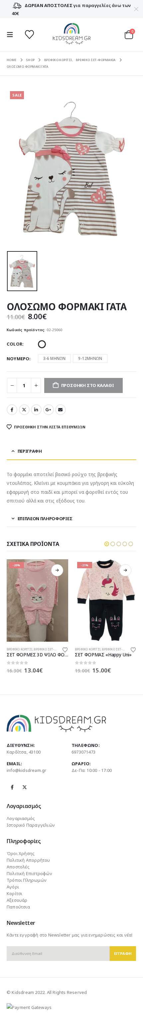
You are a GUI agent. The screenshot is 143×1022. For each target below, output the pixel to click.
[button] (12, 34)
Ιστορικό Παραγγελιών (31, 825)
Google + (48, 409)
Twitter (24, 409)
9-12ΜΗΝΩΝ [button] (90, 358)
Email (60, 409)
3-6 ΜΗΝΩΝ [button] (54, 358)
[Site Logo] (71, 34)
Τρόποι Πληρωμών (27, 880)
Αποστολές (18, 867)
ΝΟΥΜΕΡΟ (18, 359)
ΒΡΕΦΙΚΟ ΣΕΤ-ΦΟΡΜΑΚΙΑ (52, 649)
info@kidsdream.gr (26, 770)
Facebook (12, 409)
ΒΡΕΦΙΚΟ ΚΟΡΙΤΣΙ (19, 649)
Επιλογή (57, 570)
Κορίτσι (14, 893)
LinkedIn (36, 409)
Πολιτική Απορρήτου (28, 860)
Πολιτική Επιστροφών (29, 873)
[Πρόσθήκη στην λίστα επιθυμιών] (65, 649)
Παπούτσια (18, 907)
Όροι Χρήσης (21, 853)
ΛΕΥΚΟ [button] (42, 344)
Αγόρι (13, 887)
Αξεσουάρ (17, 900)
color (14, 344)
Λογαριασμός (21, 818)
